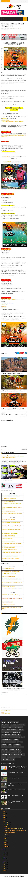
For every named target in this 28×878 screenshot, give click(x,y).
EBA (19, 734)
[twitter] (23, 1)
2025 (4, 813)
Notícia (21, 747)
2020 (4, 849)
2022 (4, 819)
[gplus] (26, 1)
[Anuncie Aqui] (12, 15)
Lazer (10, 744)
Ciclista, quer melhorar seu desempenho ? (14, 828)
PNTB (10, 754)
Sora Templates (12, 876)
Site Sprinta (4, 304)
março (6, 844)
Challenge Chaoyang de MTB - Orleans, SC (11, 373)
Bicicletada (15, 722)
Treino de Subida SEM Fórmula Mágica (16, 772)
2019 (4, 851)
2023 (4, 817)
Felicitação (10, 737)
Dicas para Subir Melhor (13, 778)
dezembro (6, 822)
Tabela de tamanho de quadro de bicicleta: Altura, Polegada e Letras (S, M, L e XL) (17, 767)
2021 (4, 821)
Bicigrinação (5, 724)
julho (5, 838)
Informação (12, 742)
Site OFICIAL (5, 120)
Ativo (2, 712)
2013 (4, 862)
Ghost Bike (15, 739)
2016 (4, 857)
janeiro (6, 846)
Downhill (14, 734)
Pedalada (12, 752)
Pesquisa (4, 754)
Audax (9, 722)
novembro (6, 824)
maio (5, 842)
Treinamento (17, 757)
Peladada (19, 752)
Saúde (3, 757)
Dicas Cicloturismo (6, 732)
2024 (4, 815)
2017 (4, 855)
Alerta (3, 722)
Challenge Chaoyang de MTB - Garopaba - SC (12, 408)
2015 (4, 858)
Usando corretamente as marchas (15, 795)
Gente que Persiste (6, 739)
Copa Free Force (12, 727)
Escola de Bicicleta (6, 710)
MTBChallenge (5, 30)
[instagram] (21, 1)
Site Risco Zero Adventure (8, 303)
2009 (4, 870)
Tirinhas (10, 757)
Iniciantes (20, 742)
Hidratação (5, 742)
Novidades (4, 749)
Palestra (12, 749)
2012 (4, 864)
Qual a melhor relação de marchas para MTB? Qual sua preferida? (12, 456)
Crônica (20, 727)
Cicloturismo (14, 724)
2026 (4, 811)
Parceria (18, 749)
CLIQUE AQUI (6, 156)
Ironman (4, 744)
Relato (22, 754)
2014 (4, 860)
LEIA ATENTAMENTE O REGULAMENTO (12, 121)
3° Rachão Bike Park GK (9, 832)
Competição (21, 724)
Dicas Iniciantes (6, 734)
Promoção (16, 754)
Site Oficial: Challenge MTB (8, 299)
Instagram (4, 306)
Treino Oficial (5, 759)
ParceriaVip (5, 752)
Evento (4, 737)
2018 (4, 853)
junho (5, 840)
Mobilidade (5, 747)
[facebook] (19, 1)
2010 (4, 868)
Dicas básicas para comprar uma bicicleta (17, 789)
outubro (6, 826)
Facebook (4, 307)
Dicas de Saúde (16, 732)
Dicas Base (20, 729)
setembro (6, 834)
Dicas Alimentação (11, 729)
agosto (6, 836)
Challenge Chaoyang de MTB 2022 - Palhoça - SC (13, 391)
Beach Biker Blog (5, 713)
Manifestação (17, 744)
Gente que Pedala (19, 737)
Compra (4, 727)
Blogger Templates (20, 876)
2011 (4, 866)
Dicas (3, 729)
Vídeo (12, 759)
